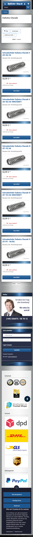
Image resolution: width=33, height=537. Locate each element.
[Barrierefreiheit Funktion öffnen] (27, 399)
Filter (6, 31)
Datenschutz (18, 531)
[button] (24, 3)
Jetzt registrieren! (12, 356)
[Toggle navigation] (5, 3)
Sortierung (15, 31)
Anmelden (17, 350)
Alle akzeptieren (17, 494)
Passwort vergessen (8, 354)
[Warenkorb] (28, 3)
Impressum (9, 531)
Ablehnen (17, 506)
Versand (19, 534)
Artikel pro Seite (9, 35)
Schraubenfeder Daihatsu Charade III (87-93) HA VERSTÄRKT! (16, 194)
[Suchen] (28, 7)
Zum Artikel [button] (16, 91)
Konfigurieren (17, 500)
